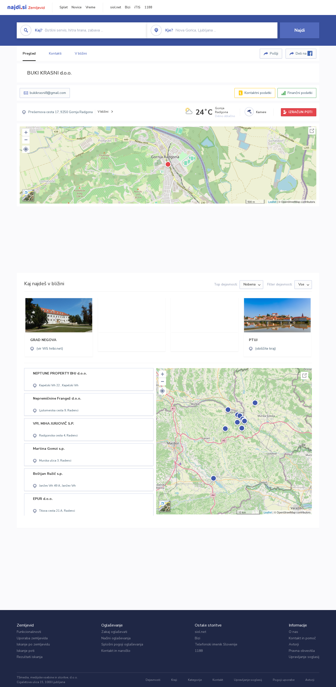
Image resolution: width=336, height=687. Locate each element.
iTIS (137, 7)
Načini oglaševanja (116, 638)
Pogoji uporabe (283, 680)
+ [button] (26, 132)
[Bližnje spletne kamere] (249, 111)
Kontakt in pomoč (302, 638)
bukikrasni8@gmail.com (48, 92)
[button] (26, 149)
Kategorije (195, 680)
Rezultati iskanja (30, 657)
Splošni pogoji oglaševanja (122, 644)
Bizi (127, 7)
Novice (77, 7)
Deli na (301, 53)
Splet (64, 7)
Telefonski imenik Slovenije (216, 644)
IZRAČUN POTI (300, 112)
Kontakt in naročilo (115, 650)
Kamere (261, 112)
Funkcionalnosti (29, 631)
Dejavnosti (153, 680)
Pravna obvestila (302, 650)
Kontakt (218, 680)
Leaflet (272, 202)
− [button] (26, 140)
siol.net (115, 7)
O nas (293, 631)
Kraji (174, 680)
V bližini (81, 53)
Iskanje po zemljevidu (33, 644)
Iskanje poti (25, 650)
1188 (148, 7)
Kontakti (55, 53)
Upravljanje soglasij (304, 657)
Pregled (29, 53)
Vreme (90, 7)
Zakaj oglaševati (114, 631)
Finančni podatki (300, 92)
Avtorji (294, 644)
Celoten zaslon (312, 130)
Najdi (299, 30)
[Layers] (28, 195)
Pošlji (274, 53)
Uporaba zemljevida (32, 638)
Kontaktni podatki (257, 92)
